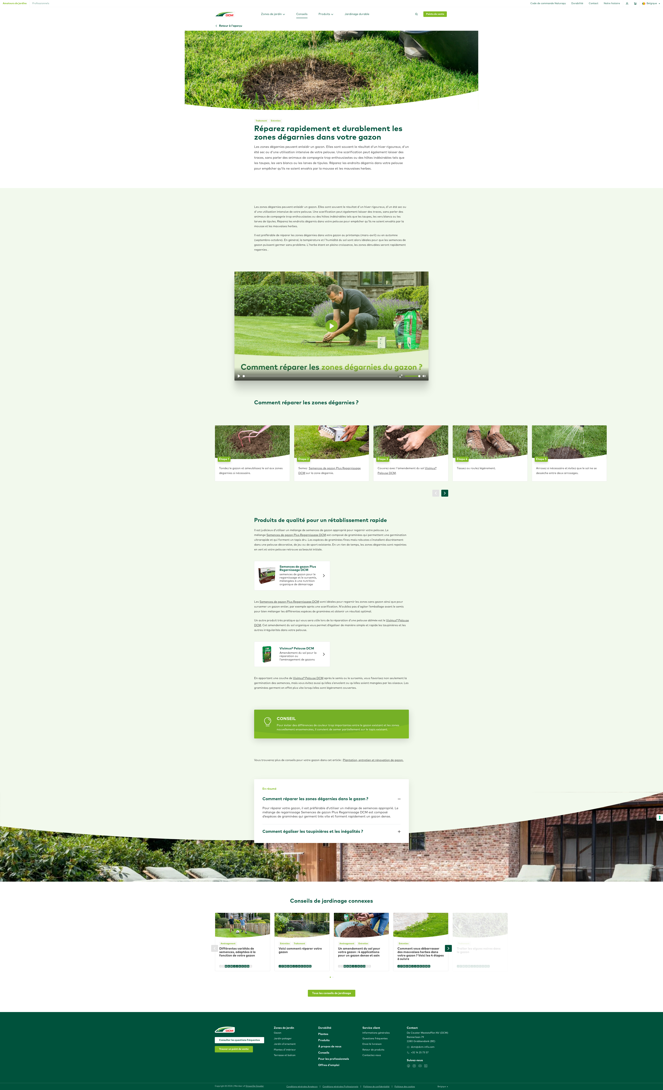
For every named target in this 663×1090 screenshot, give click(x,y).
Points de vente (435, 14)
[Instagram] (414, 1065)
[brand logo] (225, 14)
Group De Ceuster (255, 1086)
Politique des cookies (405, 1087)
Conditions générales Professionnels (340, 1087)
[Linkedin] (425, 1065)
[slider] (320, 376)
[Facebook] (408, 1065)
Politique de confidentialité (376, 1087)
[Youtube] (420, 1065)
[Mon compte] (627, 3)
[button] (273, 14)
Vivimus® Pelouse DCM (308, 678)
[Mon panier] (635, 3)
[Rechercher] (416, 14)
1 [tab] (330, 977)
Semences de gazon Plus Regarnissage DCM (296, 535)
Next (448, 948)
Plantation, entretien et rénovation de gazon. (373, 760)
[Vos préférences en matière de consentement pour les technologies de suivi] (659, 817)
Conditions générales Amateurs (302, 1087)
